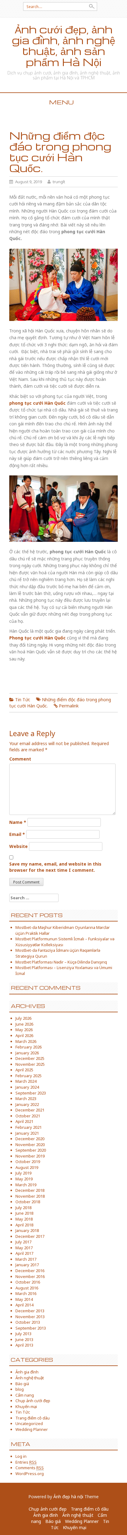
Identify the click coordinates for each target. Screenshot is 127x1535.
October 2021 (27, 1116)
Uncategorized (29, 1423)
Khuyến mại (26, 1406)
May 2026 (24, 1029)
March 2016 (25, 1293)
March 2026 (25, 1041)
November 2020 (30, 1144)
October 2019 (27, 1161)
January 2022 (27, 1104)
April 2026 (24, 1035)
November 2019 (30, 1156)
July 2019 (23, 1173)
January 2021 (27, 1133)
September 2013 (30, 1328)
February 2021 (28, 1127)
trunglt (59, 181)
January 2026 (27, 1053)
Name (17, 822)
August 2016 (26, 1288)
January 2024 (27, 1087)
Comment (20, 759)
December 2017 (29, 1236)
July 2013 (23, 1333)
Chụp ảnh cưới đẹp (32, 1400)
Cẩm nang (24, 1395)
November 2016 (30, 1276)
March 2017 (25, 1259)
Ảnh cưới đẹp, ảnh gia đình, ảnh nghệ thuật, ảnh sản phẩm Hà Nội (63, 45)
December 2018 (29, 1190)
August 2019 (26, 1167)
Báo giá (22, 1383)
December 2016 (29, 1270)
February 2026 (28, 1047)
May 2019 (24, 1179)
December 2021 (29, 1110)
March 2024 (25, 1081)
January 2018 (27, 1230)
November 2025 (30, 1064)
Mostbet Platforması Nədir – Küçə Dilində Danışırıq (61, 962)
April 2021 (24, 1121)
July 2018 (23, 1207)
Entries (26, 1462)
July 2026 (23, 1018)
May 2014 (24, 1299)
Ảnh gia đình (27, 1372)
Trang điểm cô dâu (32, 1418)
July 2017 (23, 1242)
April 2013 (24, 1345)
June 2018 (24, 1213)
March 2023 (25, 1098)
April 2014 (24, 1305)
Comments (29, 1467)
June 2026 (24, 1024)
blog (19, 1389)
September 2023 (30, 1093)
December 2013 (29, 1311)
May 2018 (24, 1219)
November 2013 (30, 1316)
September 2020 (30, 1150)
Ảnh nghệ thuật (29, 1378)
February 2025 (28, 1075)
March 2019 (25, 1184)
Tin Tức (22, 699)
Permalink (69, 706)
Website (18, 846)
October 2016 (27, 1282)
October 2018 (27, 1201)
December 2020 (29, 1138)
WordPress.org (29, 1473)
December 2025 (29, 1058)
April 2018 (24, 1225)
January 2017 (27, 1264)
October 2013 (27, 1322)
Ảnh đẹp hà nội (68, 1496)
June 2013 (24, 1339)
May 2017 (24, 1247)
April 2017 (24, 1253)
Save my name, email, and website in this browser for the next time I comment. (55, 867)
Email (17, 834)
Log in (21, 1456)
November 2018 (30, 1196)
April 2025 (24, 1070)
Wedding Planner (31, 1429)
